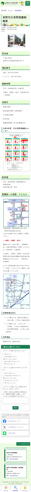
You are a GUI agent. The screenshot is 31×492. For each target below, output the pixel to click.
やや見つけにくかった (11, 380)
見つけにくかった (10, 383)
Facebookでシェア (14, 421)
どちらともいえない (11, 359)
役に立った (8, 354)
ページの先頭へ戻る (23, 444)
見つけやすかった (10, 373)
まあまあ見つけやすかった (13, 375)
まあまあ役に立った (11, 356)
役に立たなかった (10, 364)
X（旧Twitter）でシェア (15, 427)
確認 (15, 407)
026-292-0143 (14, 475)
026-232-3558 (14, 459)
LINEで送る (11, 433)
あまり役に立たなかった (12, 361)
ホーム (10, 10)
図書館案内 (18, 10)
